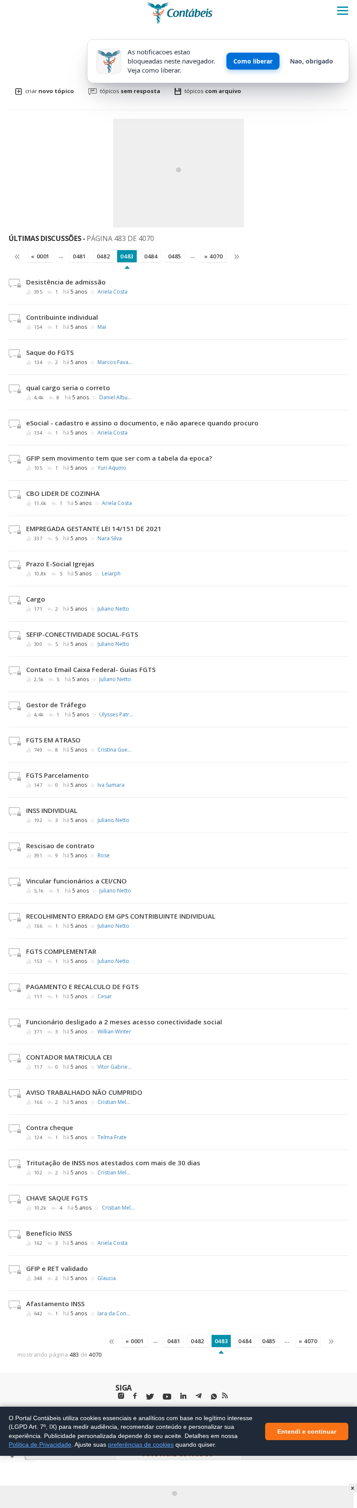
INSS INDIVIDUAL (51, 810)
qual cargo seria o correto (68, 387)
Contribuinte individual (62, 317)
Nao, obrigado (311, 61)
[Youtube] (167, 1397)
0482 (103, 256)
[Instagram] (121, 1396)
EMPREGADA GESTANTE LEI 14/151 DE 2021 (94, 528)
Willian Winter (114, 1032)
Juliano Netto (113, 609)
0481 (79, 256)
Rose (104, 856)
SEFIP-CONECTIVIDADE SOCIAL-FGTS (82, 634)
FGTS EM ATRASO (53, 740)
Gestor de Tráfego (56, 704)
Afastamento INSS (55, 1303)
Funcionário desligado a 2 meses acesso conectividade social (124, 1021)
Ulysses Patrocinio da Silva (116, 715)
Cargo (35, 599)
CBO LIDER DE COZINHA (63, 493)
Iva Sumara (111, 785)
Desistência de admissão (66, 282)
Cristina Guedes (115, 750)
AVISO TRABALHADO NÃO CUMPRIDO (84, 1092)
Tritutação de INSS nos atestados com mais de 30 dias (113, 1162)
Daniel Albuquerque (116, 398)
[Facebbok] (135, 1396)
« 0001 (40, 256)
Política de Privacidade (40, 1444)
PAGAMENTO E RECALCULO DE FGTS (82, 986)
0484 (151, 256)
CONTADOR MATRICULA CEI (69, 1057)
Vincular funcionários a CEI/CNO (76, 880)
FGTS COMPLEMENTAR (61, 951)
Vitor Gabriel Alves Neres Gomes (115, 1067)
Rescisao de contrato (60, 845)
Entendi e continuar (306, 1431)
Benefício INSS (49, 1233)
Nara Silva (110, 538)
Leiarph (111, 574)
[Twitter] (149, 1397)
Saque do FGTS (50, 352)
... (61, 256)
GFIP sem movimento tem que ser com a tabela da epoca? (119, 458)
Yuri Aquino (112, 468)
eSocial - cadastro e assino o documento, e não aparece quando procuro (142, 422)
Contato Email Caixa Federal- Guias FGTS (90, 669)
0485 (175, 256)
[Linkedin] (183, 1396)
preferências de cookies (141, 1444)
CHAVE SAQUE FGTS (57, 1198)
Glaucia (107, 1278)
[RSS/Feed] (224, 1396)
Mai (102, 327)
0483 (127, 256)
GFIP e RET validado (57, 1268)
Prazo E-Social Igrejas (60, 563)
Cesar (105, 996)
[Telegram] (198, 1397)
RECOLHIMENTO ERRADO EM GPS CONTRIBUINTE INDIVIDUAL (121, 916)
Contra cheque (49, 1127)
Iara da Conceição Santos (115, 1314)
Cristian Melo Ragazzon (115, 1102)
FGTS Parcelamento (57, 775)
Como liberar (253, 61)
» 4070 (213, 256)
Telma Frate (112, 1137)
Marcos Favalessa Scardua (115, 362)
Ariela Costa (113, 292)
